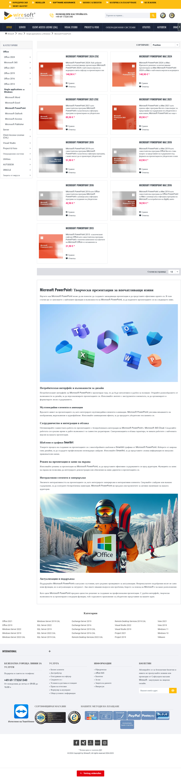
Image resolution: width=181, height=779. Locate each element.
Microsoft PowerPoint (15, 108)
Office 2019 (9, 73)
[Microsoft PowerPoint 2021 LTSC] (51, 117)
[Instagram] (104, 743)
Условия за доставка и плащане (64, 683)
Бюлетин (99, 676)
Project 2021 (120, 633)
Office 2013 (9, 84)
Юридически (100, 669)
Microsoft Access (13, 119)
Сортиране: (142, 44)
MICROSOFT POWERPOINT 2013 (80, 228)
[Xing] (83, 743)
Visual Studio (9, 143)
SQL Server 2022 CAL (46, 633)
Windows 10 (163, 633)
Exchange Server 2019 (81, 621)
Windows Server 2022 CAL (13, 637)
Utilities (6, 159)
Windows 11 (163, 629)
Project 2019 (120, 637)
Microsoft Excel (12, 102)
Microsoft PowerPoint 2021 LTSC (82, 99)
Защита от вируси (11, 175)
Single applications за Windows (14, 90)
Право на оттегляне (59, 686)
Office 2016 (9, 78)
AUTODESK (8, 164)
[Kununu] (97, 743)
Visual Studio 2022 (123, 625)
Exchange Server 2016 (81, 625)
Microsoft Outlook (13, 113)
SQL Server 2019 (44, 629)
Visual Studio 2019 (123, 629)
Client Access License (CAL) (13, 136)
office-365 (99, 673)
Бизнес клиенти (57, 669)
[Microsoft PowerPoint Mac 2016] (124, 203)
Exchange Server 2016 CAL (83, 633)
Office (6, 51)
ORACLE (7, 170)
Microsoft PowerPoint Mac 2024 (155, 56)
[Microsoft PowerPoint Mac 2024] (124, 74)
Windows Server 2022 (11, 629)
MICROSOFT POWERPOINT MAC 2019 (155, 142)
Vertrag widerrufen (92, 773)
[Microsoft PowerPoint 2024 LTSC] (51, 74)
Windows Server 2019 (11, 633)
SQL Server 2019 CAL (46, 637)
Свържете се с (56, 680)
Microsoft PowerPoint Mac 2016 (155, 185)
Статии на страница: (157, 272)
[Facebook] (76, 743)
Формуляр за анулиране (60, 690)
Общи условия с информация (63, 693)
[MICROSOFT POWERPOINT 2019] (51, 160)
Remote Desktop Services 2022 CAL (87, 637)
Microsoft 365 (10, 62)
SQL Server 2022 (44, 625)
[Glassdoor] (90, 743)
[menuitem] (121, 2)
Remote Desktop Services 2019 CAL (130, 621)
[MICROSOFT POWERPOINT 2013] (51, 246)
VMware (161, 637)
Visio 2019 (162, 625)
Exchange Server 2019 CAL (83, 629)
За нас (98, 680)
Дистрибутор (56, 673)
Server (6, 129)
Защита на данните (103, 683)
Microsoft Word (12, 97)
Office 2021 (9, 68)
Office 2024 (9, 57)
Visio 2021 (162, 621)
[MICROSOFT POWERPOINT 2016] (51, 203)
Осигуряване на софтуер (61, 676)
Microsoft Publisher (14, 124)
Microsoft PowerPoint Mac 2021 (155, 99)
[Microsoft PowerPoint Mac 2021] (124, 117)
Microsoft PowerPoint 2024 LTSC (82, 56)
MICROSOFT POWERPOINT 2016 (80, 185)
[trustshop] (74, 717)
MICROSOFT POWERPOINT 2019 (80, 142)
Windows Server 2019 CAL (48, 621)
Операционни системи (13, 154)
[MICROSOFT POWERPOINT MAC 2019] (124, 160)
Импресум (99, 686)
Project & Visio (10, 148)
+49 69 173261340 (15, 680)
